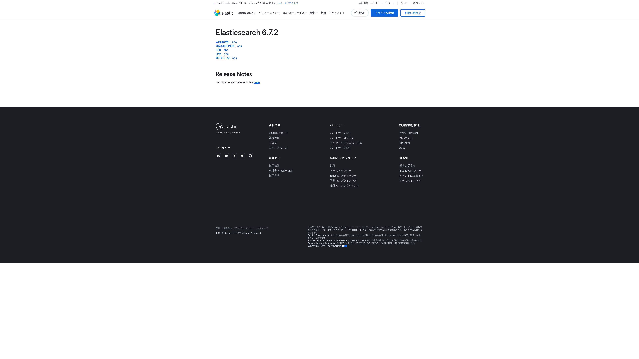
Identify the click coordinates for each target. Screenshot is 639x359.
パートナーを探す (340, 132)
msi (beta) (223, 58)
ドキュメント (337, 12)
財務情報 (404, 142)
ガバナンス (406, 137)
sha (234, 42)
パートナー (377, 3)
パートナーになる (340, 147)
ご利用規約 (227, 228)
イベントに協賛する (411, 175)
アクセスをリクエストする (346, 142)
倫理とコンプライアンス (344, 185)
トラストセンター (340, 170)
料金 (323, 12)
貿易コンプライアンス (343, 180)
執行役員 (274, 137)
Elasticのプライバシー (343, 175)
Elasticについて (278, 132)
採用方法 (274, 175)
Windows (222, 42)
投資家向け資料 (408, 132)
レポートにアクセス (287, 3)
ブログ (273, 142)
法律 (332, 165)
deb (218, 50)
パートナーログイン (342, 137)
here (257, 82)
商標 (218, 228)
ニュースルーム (278, 147)
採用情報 (274, 165)
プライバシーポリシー (244, 228)
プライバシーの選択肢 (331, 245)
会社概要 (363, 3)
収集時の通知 (314, 245)
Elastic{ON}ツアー (410, 170)
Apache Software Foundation (322, 243)
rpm (218, 54)
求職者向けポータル (281, 170)
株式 (402, 147)
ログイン (420, 3)
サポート (390, 3)
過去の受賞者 (407, 165)
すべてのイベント (410, 180)
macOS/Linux (225, 46)
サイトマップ (262, 228)
